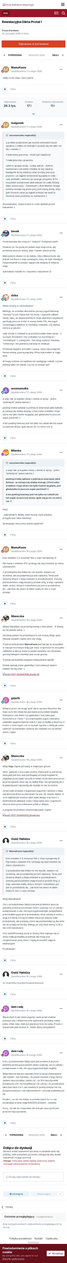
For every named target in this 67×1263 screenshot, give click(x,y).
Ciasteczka (52, 1238)
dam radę (17, 1006)
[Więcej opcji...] (61, 69)
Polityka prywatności (20, 1238)
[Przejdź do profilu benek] (6, 233)
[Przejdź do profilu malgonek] (6, 125)
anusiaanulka (19, 388)
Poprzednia (15, 55)
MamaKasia (18, 67)
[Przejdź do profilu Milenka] (6, 452)
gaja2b (15, 698)
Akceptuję (57, 1253)
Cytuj (12, 89)
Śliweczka (17, 616)
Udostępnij (17, 1194)
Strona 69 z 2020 (37, 55)
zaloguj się (44, 1154)
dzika (14, 295)
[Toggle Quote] (7, 135)
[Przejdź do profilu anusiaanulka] (6, 390)
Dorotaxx (14, 30)
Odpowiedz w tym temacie (34, 44)
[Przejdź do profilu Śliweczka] (6, 618)
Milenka (16, 450)
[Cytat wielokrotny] (5, 89)
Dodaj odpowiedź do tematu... (24, 1176)
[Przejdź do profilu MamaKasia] (6, 69)
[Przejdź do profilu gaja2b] (6, 700)
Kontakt (39, 1238)
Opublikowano (26, 71)
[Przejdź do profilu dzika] (6, 297)
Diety (26, 33)
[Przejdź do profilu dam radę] (6, 1008)
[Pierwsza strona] (4, 55)
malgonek (17, 123)
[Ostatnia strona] (62, 55)
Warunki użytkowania (13, 1258)
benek (15, 231)
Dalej (55, 55)
